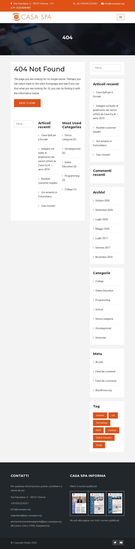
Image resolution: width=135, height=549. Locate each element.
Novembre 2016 (104, 257)
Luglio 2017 (101, 238)
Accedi (99, 362)
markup (112, 430)
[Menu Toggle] (120, 17)
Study (99, 445)
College (69, 189)
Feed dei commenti (105, 380)
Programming (72, 175)
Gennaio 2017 (102, 247)
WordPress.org (103, 390)
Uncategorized (72, 148)
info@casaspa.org (114, 3)
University (100, 337)
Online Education (104, 290)
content (100, 415)
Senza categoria (104, 318)
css (113, 415)
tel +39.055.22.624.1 (87, 3)
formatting (101, 422)
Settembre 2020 (104, 210)
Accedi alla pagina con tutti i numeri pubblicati (94, 520)
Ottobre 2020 (102, 200)
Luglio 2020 (101, 219)
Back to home (27, 103)
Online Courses (104, 437)
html (98, 430)
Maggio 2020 (102, 228)
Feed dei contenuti (105, 371)
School (99, 309)
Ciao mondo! (48, 205)
